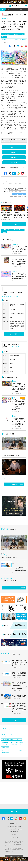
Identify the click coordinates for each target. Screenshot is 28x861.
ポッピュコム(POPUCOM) (7, 742)
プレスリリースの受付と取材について (14, 829)
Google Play (14, 152)
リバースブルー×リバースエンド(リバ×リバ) (11, 744)
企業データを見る (14, 334)
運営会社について (14, 823)
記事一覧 (3, 9)
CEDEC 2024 (19, 739)
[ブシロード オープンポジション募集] (14, 15)
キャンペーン (5, 18)
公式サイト (14, 147)
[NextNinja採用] (14, 769)
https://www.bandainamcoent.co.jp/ (10, 296)
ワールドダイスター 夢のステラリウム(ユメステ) (12, 750)
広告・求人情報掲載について (14, 826)
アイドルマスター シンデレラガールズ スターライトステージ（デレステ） (14, 39)
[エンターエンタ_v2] (14, 506)
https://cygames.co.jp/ (13, 346)
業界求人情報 (19, 9)
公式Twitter (14, 162)
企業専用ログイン (13, 856)
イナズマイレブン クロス (7, 734)
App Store (14, 157)
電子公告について (14, 831)
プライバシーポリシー (14, 837)
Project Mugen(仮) (19, 742)
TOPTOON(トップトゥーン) (8, 739)
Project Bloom (5, 747)
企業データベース (10, 9)
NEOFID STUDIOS (5, 752)
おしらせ (14, 834)
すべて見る (14, 224)
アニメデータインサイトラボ (8, 737)
